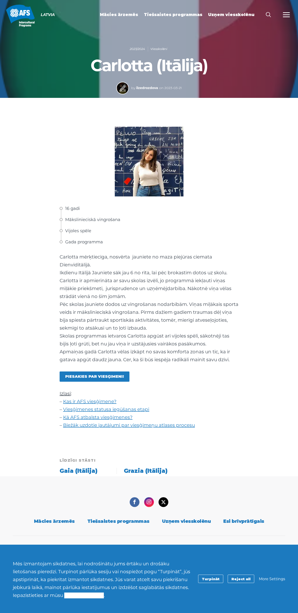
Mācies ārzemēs (54, 521)
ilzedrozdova (147, 88)
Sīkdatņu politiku (84, 595)
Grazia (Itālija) (146, 470)
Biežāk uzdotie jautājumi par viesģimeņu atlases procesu (129, 425)
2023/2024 (137, 49)
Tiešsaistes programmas (118, 521)
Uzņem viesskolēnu (186, 521)
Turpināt (211, 579)
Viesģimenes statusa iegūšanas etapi (106, 409)
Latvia (20, 16)
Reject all (241, 579)
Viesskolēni (158, 49)
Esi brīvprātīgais (243, 521)
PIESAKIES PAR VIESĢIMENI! (94, 376)
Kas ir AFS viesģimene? (89, 401)
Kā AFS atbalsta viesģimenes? (97, 417)
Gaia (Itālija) (79, 470)
